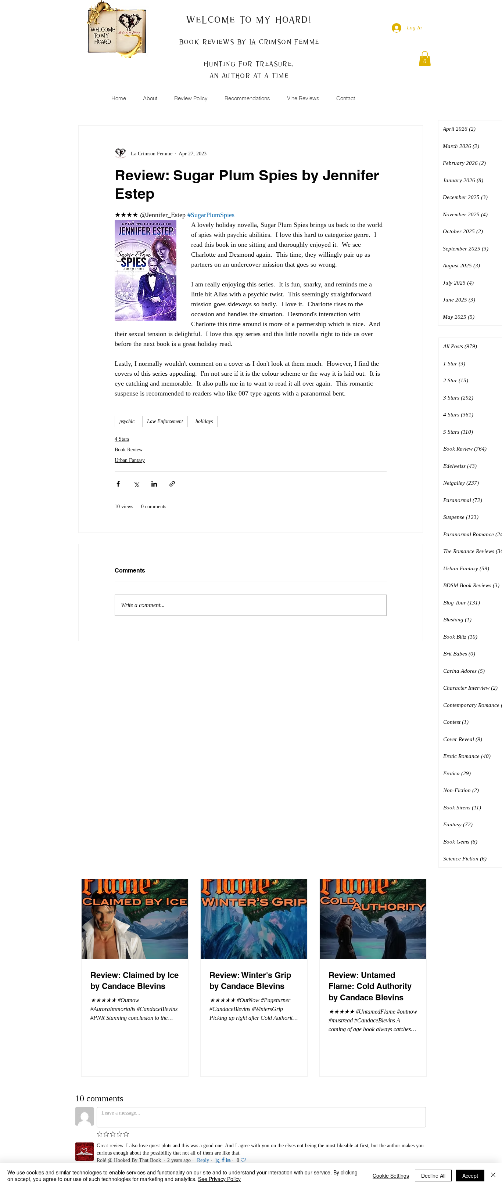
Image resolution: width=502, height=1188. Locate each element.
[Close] (493, 1175)
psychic (127, 421)
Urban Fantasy (130, 460)
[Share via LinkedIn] (154, 483)
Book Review (129, 449)
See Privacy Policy (219, 1178)
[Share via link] (172, 483)
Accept (470, 1175)
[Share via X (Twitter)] (136, 483)
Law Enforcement (165, 421)
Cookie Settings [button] (391, 1175)
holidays (204, 421)
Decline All (433, 1175)
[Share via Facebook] (118, 483)
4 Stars (122, 439)
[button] (425, 58)
